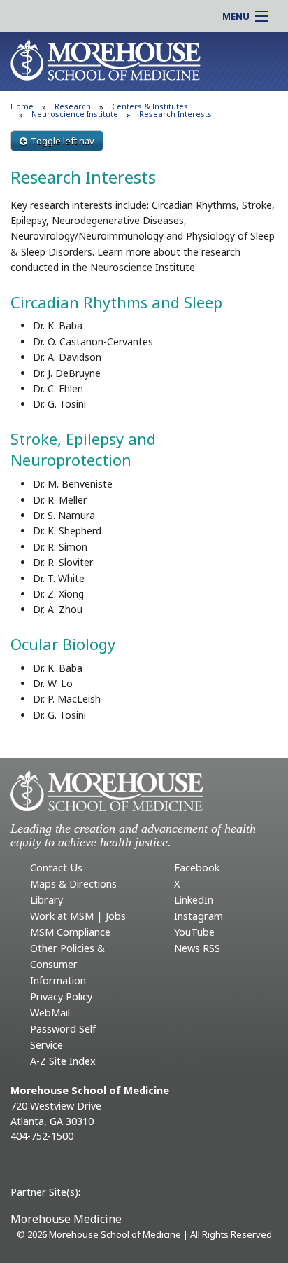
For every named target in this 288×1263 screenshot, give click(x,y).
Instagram (198, 916)
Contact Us (56, 867)
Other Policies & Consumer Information (67, 964)
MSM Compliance (70, 932)
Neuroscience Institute (74, 114)
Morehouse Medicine (66, 1219)
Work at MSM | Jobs (78, 916)
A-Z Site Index (63, 1061)
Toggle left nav (62, 140)
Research (73, 106)
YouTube (194, 932)
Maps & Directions (73, 883)
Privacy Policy (61, 996)
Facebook (196, 867)
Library (46, 899)
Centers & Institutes (150, 106)
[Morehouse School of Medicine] (105, 59)
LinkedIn (193, 899)
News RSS (197, 948)
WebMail (50, 1012)
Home (22, 106)
